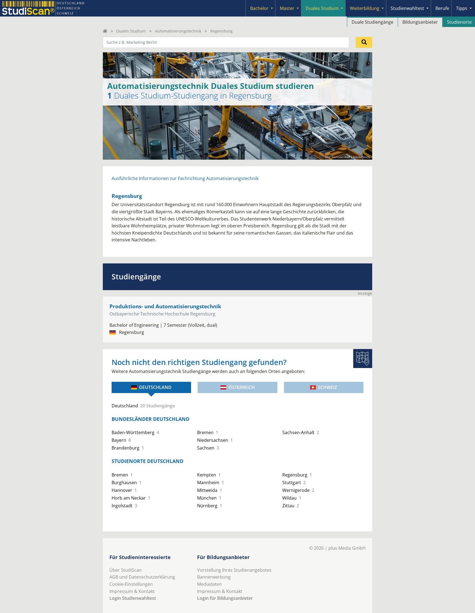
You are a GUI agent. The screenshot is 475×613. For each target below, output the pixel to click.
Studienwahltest (407, 8)
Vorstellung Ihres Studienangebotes (234, 570)
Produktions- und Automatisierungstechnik (165, 306)
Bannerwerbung (214, 577)
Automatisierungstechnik (178, 31)
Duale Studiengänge (372, 22)
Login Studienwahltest (132, 598)
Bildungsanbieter (420, 22)
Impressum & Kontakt (132, 591)
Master (287, 8)
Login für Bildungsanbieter (225, 598)
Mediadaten (209, 584)
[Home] (105, 31)
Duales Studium (322, 8)
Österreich (241, 387)
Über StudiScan (125, 570)
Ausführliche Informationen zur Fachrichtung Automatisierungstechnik (185, 178)
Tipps (461, 8)
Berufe (442, 8)
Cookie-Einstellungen (131, 584)
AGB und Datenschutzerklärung (142, 577)
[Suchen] (364, 42)
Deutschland (155, 387)
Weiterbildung (364, 8)
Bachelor (259, 8)
